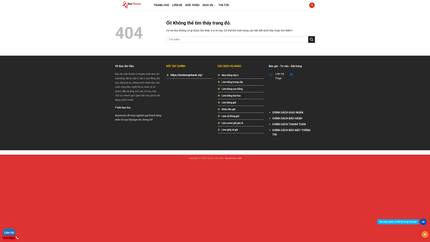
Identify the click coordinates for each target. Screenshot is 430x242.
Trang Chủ (161, 5)
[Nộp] (311, 39)
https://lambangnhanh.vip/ (186, 75)
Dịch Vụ (208, 5)
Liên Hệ (177, 5)
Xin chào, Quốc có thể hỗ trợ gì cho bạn (398, 221)
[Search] (312, 5)
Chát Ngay (9, 237)
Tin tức (224, 5)
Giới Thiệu (192, 5)
